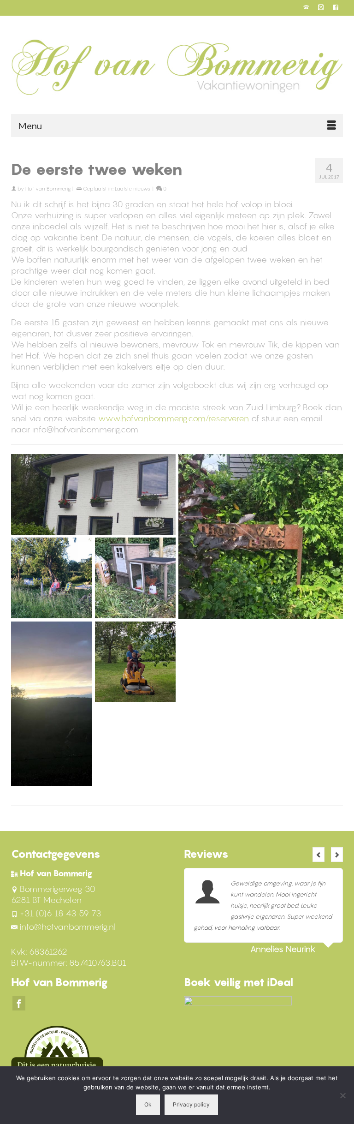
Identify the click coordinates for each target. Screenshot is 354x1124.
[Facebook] (18, 1003)
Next (337, 854)
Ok (148, 1104)
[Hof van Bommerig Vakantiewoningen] (177, 67)
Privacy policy (191, 1104)
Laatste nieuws (132, 188)
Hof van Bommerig (48, 188)
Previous (318, 854)
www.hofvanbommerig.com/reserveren (173, 418)
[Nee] (342, 1095)
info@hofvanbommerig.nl (68, 927)
